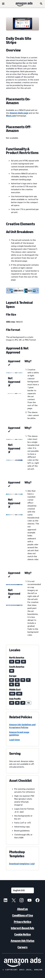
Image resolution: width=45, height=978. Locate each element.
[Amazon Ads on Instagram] (22, 900)
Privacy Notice (22, 922)
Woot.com (11, 115)
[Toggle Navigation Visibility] (3, 3)
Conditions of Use (22, 915)
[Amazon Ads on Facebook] (38, 900)
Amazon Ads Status (22, 941)
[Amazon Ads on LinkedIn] (6, 900)
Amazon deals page (19, 113)
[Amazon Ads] (22, 3)
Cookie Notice (22, 934)
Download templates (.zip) (22, 863)
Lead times (14, 739)
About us (22, 909)
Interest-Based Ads (22, 928)
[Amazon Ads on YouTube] (30, 900)
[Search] (41, 3)
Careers (23, 947)
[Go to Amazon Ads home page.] (22, 962)
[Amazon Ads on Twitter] (14, 900)
